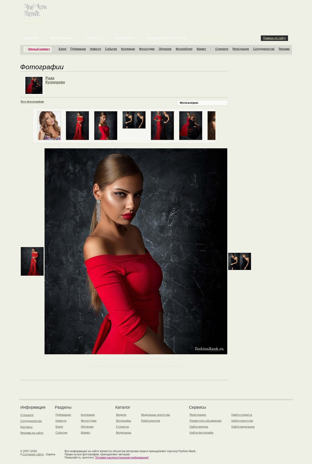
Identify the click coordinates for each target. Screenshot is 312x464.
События (111, 49)
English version (34, 20)
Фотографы (60, 38)
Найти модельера (243, 426)
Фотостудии (147, 49)
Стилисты (92, 38)
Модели (31, 38)
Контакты (26, 427)
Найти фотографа (201, 432)
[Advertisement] (157, 11)
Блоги (62, 49)
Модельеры (124, 38)
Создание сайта (33, 454)
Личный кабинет (39, 49)
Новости (95, 49)
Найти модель (199, 426)
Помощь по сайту (274, 38)
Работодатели (150, 420)
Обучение (165, 49)
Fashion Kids (211, 38)
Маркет (201, 49)
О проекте (221, 49)
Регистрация (241, 49)
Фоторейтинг (184, 49)
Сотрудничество (264, 49)
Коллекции (128, 49)
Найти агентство (242, 420)
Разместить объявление (206, 420)
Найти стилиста (241, 414)
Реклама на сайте (31, 433)
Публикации (78, 49)
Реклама (284, 49)
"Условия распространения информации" (122, 457)
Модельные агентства (167, 38)
